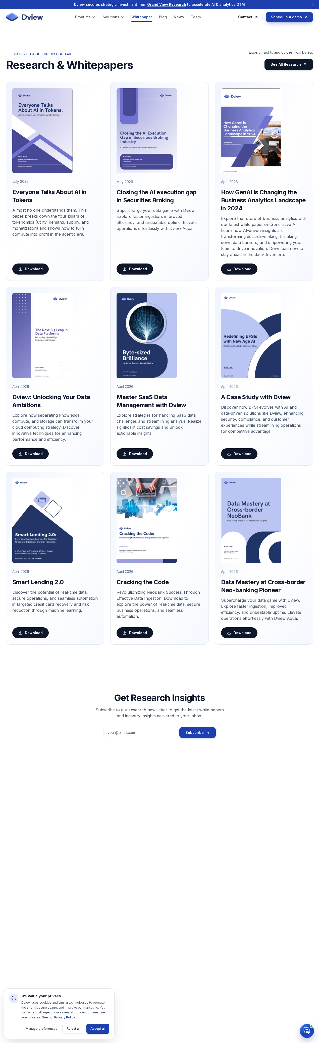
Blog (163, 17)
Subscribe (194, 732)
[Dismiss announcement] (313, 4)
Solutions (111, 17)
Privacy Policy (64, 1017)
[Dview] (24, 17)
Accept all (97, 1028)
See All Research (286, 64)
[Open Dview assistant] (307, 1031)
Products (83, 17)
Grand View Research (166, 4)
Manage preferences (41, 1028)
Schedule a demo (286, 17)
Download (34, 269)
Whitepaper (141, 17)
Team (196, 17)
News (179, 17)
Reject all (73, 1028)
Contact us (248, 17)
